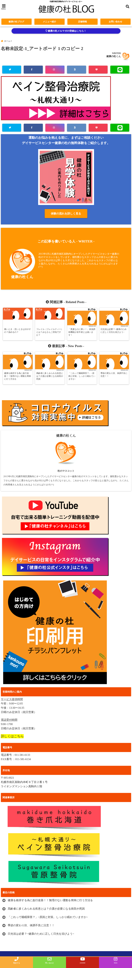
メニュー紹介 (49, 21)
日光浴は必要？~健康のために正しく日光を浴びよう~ (41, 933)
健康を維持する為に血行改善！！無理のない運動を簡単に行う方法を (50, 900)
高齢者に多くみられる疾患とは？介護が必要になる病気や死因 (46, 908)
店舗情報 (82, 21)
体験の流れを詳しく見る (66, 213)
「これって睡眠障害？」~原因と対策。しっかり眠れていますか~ (48, 917)
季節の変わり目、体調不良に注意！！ (31, 925)
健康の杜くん (113, 56)
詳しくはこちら (12, 736)
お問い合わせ (115, 21)
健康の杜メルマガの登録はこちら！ (66, 31)
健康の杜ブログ (16, 21)
